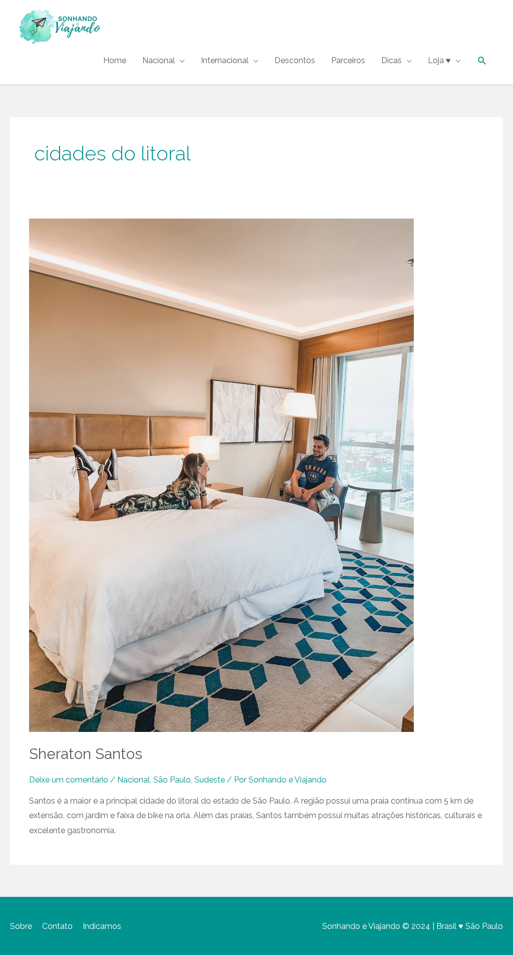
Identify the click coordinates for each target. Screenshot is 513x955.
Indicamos (102, 926)
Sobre (21, 926)
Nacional (158, 60)
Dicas (391, 60)
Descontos (295, 60)
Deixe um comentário (68, 780)
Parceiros (348, 60)
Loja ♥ (439, 60)
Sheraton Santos (85, 753)
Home (114, 60)
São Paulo (172, 780)
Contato (57, 926)
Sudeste (209, 780)
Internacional (224, 60)
